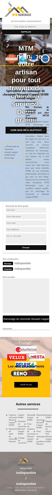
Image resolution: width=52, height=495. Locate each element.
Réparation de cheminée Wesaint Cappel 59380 (38, 421)
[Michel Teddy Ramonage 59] (19, 9)
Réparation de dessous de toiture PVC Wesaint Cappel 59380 (47, 431)
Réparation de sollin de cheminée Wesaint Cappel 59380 (15, 428)
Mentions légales (26, 490)
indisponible (18, 40)
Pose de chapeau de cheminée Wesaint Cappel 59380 (29, 433)
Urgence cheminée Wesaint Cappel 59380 (11, 420)
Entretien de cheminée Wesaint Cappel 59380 (20, 427)
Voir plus (26, 385)
